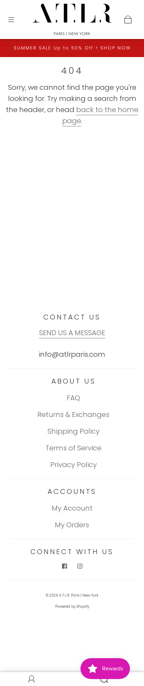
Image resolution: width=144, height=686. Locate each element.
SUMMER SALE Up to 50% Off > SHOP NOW (72, 48)
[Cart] (128, 19)
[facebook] (64, 566)
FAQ (73, 398)
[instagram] (79, 566)
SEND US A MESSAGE (72, 333)
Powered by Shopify (72, 606)
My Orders (72, 525)
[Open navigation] (16, 19)
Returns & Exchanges (73, 414)
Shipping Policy (74, 431)
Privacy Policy (73, 465)
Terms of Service (73, 448)
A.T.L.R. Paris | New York (78, 595)
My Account (72, 508)
